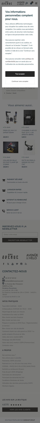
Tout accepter (20, 74)
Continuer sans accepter (20, 81)
